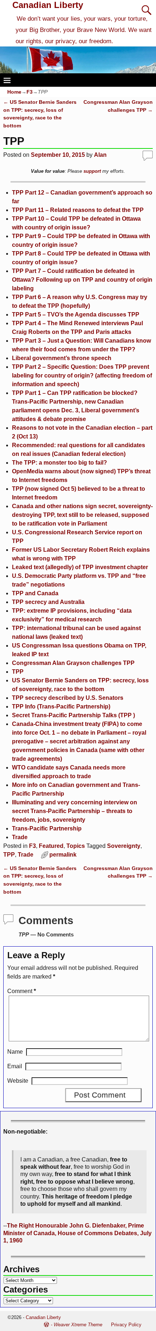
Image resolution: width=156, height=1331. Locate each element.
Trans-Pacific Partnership (47, 828)
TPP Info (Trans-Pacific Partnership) (61, 706)
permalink (63, 855)
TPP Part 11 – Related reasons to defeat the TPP (78, 210)
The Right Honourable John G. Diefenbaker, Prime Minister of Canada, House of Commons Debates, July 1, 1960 (77, 1233)
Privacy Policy (126, 1324)
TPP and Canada (35, 593)
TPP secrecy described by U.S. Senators (67, 698)
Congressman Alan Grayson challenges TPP (73, 663)
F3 (29, 92)
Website (17, 1081)
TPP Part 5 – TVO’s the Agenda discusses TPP (75, 314)
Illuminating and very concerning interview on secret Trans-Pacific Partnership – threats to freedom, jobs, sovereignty (74, 811)
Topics (75, 846)
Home (14, 92)
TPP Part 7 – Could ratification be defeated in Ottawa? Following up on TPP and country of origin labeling (82, 279)
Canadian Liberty (47, 5)
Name (15, 1052)
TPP (18, 672)
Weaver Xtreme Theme (78, 1324)
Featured (51, 846)
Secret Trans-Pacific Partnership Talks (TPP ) (73, 715)
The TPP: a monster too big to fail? (59, 463)
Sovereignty (123, 846)
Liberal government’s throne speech (61, 358)
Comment (21, 991)
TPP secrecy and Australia (48, 602)
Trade (20, 837)
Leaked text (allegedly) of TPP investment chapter (80, 567)
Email (14, 1066)
